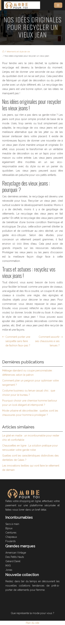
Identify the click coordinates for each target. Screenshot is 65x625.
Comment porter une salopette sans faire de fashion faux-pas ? (17, 341)
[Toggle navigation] (58, 5)
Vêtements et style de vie (18, 52)
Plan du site (32, 622)
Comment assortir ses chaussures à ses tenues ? (47, 341)
